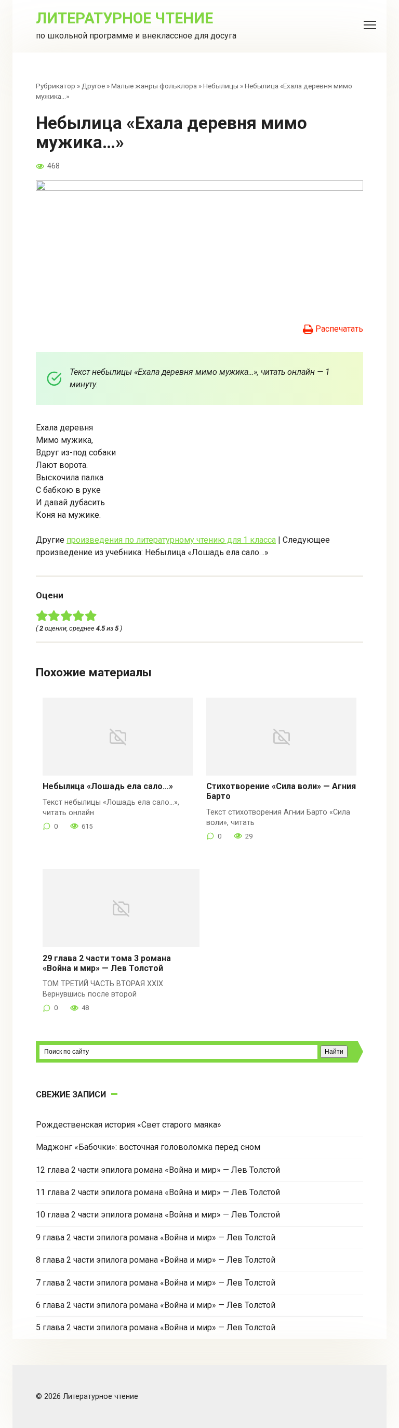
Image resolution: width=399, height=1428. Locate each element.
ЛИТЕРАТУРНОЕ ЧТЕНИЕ (124, 18)
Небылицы (220, 86)
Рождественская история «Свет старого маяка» (128, 1125)
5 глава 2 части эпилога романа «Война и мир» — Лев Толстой (155, 1327)
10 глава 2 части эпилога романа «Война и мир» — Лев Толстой (158, 1215)
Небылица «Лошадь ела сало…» (108, 786)
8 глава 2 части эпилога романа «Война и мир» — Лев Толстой (155, 1260)
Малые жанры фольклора (154, 86)
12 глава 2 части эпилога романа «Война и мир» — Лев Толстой (158, 1170)
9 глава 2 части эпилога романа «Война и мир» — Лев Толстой (155, 1237)
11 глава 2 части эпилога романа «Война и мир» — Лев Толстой (158, 1192)
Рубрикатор (55, 86)
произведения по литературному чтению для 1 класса (171, 540)
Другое (93, 86)
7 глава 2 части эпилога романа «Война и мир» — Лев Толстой (155, 1283)
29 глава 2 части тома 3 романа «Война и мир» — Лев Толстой (107, 963)
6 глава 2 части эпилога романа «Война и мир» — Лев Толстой (155, 1305)
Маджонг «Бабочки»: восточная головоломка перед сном (148, 1147)
